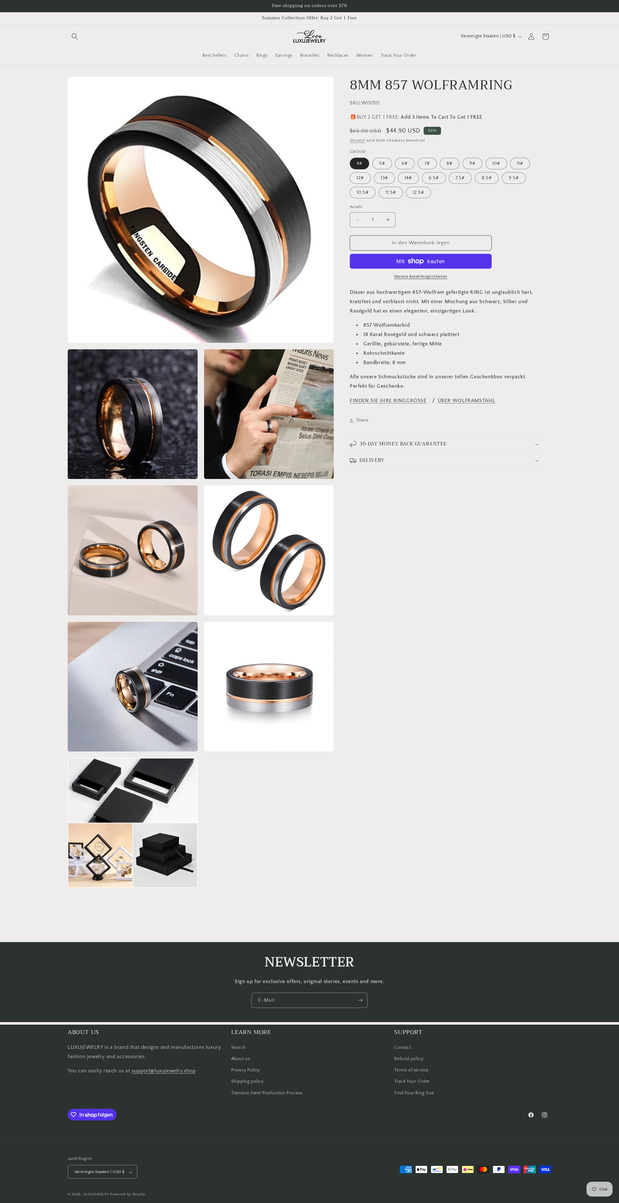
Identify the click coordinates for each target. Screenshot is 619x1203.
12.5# (418, 192)
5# (382, 163)
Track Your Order (412, 1081)
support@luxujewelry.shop (163, 1071)
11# (520, 163)
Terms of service (411, 1070)
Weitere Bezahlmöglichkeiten (420, 276)
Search (238, 1047)
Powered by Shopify (127, 1195)
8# (450, 163)
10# (496, 163)
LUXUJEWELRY (96, 1195)
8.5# (487, 178)
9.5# (514, 178)
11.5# (391, 192)
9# (472, 163)
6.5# (434, 178)
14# (408, 178)
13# (384, 178)
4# (359, 163)
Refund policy (408, 1058)
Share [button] (362, 420)
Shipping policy (247, 1081)
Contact (402, 1047)
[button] (75, 36)
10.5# (363, 192)
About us (240, 1058)
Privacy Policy (245, 1070)
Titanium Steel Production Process (267, 1092)
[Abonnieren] (360, 1000)
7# (427, 163)
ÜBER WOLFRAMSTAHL (466, 400)
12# (360, 178)
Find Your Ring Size (414, 1092)
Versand (357, 140)
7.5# (460, 178)
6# (405, 163)
